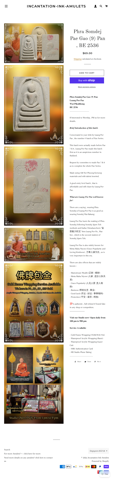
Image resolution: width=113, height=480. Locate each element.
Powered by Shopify (100, 461)
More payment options (87, 87)
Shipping (77, 59)
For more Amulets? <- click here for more (22, 453)
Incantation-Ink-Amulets (56, 6)
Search (7, 449)
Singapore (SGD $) (97, 451)
